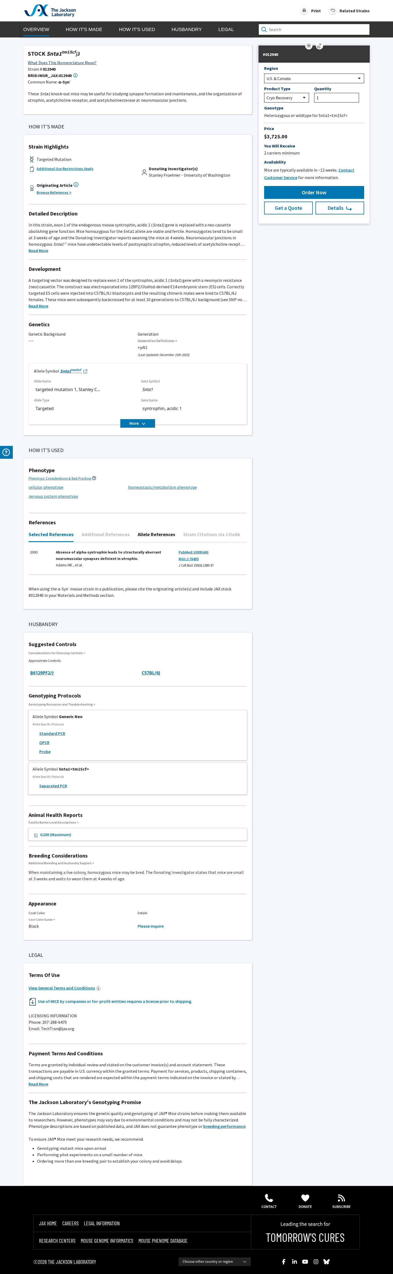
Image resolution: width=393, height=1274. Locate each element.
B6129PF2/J (41, 673)
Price (269, 128)
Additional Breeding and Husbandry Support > (61, 863)
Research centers (57, 1240)
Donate (305, 1206)
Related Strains (355, 10)
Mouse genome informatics (107, 1240)
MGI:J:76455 (189, 558)
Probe (45, 751)
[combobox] (215, 1261)
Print (316, 10)
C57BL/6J (151, 673)
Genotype (273, 108)
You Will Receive (279, 146)
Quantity (322, 88)
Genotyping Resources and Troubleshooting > (62, 704)
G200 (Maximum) (55, 834)
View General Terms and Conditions (62, 988)
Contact (269, 1206)
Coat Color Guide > (42, 919)
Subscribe (341, 1206)
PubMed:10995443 (193, 552)
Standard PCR (52, 733)
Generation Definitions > (157, 341)
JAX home (48, 1223)
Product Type (277, 88)
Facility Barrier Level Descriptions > (54, 822)
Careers (70, 1223)
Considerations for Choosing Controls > (57, 653)
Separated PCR (53, 785)
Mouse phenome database (163, 1240)
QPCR (44, 742)
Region (271, 68)
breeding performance (224, 1126)
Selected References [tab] (51, 534)
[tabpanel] (138, 561)
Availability (275, 162)
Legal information (102, 1223)
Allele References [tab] (156, 534)
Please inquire (151, 926)
